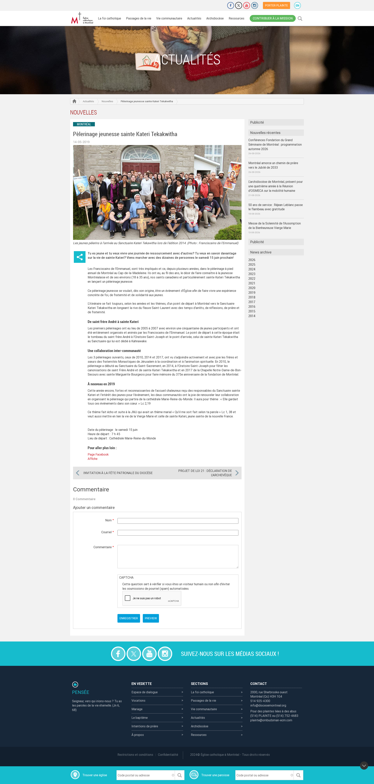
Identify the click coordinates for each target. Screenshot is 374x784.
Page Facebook (98, 454)
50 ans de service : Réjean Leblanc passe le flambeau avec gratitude (275, 207)
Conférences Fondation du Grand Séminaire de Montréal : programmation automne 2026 (275, 144)
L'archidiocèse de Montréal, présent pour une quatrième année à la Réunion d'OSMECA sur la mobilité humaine (275, 186)
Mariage (136, 709)
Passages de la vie (138, 18)
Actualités (194, 18)
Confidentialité (168, 755)
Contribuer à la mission (273, 18)
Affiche (92, 459)
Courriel (106, 532)
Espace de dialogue (144, 692)
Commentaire (103, 547)
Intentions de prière (144, 726)
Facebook (230, 5)
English (297, 5)
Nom (108, 520)
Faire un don (219, 5)
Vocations (138, 700)
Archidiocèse (215, 18)
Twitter (238, 5)
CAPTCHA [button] (126, 577)
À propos (137, 735)
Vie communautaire (169, 18)
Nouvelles (107, 101)
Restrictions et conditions (135, 755)
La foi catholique (109, 18)
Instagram (254, 5)
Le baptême (139, 718)
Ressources (236, 18)
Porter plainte (276, 5)
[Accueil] (82, 18)
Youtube (246, 5)
